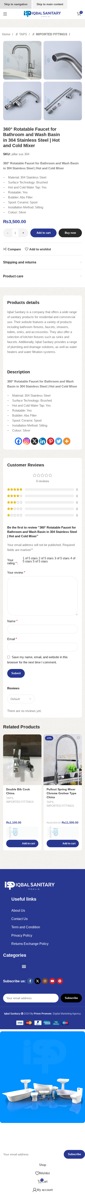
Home (6, 34)
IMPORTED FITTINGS (52, 34)
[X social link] (37, 981)
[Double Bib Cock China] (22, 759)
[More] (66, 441)
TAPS (23, 34)
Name (12, 621)
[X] (34, 441)
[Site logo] (42, 13)
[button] (22, 843)
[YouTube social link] (52, 981)
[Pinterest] (50, 441)
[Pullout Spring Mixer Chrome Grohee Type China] (63, 759)
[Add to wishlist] (37, 738)
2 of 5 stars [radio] (46, 558)
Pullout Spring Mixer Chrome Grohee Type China (61, 793)
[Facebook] (18, 441)
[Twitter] (58, 441)
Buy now (70, 232)
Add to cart (44, 232)
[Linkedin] (42, 441)
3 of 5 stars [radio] (62, 558)
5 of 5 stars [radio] (40, 561)
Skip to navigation (15, 4)
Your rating (12, 561)
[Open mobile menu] (5, 14)
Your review (16, 572)
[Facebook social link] (30, 981)
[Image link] (30, 885)
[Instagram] (26, 441)
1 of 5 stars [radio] (30, 558)
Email (12, 639)
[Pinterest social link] (60, 981)
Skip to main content (50, 4)
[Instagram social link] (45, 981)
